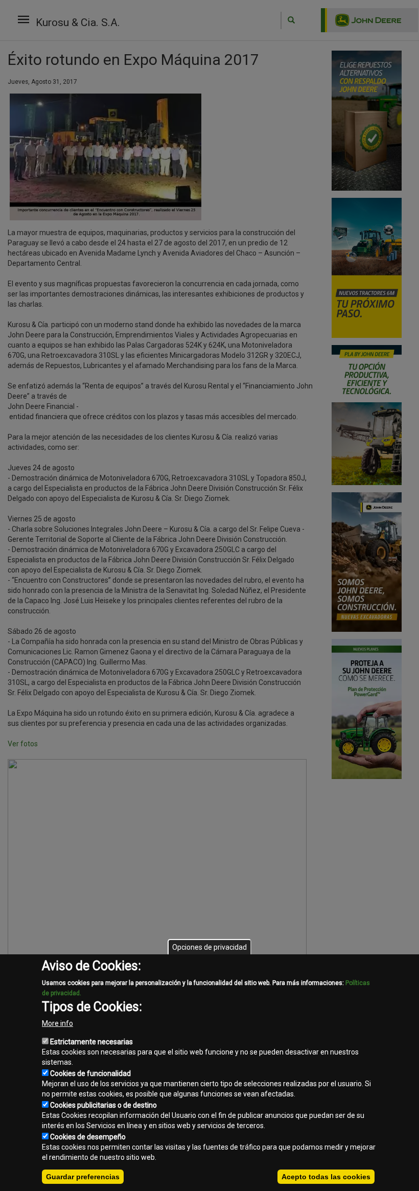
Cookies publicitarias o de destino (103, 1105)
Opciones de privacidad (209, 947)
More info (57, 1023)
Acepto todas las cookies (326, 1177)
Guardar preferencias (83, 1177)
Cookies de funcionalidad (90, 1073)
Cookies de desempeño (88, 1137)
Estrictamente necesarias (91, 1042)
